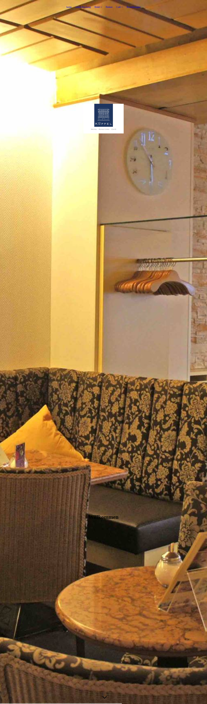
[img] (103, 352)
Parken (109, 7)
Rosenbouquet (133, 7)
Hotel (97, 7)
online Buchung (83, 7)
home (69, 7)
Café (118, 7)
